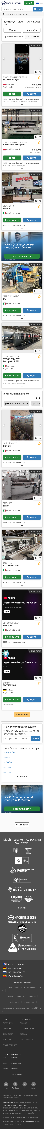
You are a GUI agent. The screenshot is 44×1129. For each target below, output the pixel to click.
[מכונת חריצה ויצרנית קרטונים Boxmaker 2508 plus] (22, 124)
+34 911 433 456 (15, 976)
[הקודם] (4, 59)
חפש (38, 9)
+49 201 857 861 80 (16, 972)
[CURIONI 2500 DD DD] (22, 278)
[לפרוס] (22, 104)
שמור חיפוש (23, 714)
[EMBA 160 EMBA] (22, 485)
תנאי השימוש (9, 1124)
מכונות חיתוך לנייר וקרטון (16, 403)
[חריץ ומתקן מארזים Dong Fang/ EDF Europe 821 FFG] (22, 338)
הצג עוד (23, 776)
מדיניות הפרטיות (28, 1122)
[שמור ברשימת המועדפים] (39, 77)
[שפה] (37, 3)
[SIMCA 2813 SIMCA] (22, 187)
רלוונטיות (32, 30)
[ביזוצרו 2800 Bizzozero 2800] (22, 545)
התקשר (33, 94)
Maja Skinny (14, 1002)
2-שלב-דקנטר (9, 752)
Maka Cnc (21, 996)
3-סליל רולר (8, 762)
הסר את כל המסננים (14, 37)
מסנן (13, 30)
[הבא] (40, 59)
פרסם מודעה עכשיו (22, 256)
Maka (10, 996)
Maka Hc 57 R (28, 1002)
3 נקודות (6, 757)
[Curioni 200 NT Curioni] (22, 425)
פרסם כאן (23, 824)
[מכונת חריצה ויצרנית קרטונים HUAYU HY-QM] (22, 59)
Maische (32, 996)
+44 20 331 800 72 (16, 964)
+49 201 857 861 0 (16, 968)
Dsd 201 (7, 772)
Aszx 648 (7, 767)
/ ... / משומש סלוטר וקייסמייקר (17, 14)
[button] (41, 3)
